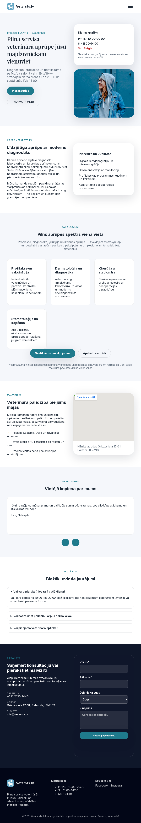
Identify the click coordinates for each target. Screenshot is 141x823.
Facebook (101, 785)
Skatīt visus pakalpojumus (52, 353)
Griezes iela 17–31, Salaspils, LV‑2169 (31, 705)
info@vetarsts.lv (17, 714)
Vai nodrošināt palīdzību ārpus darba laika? (42, 616)
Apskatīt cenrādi (94, 353)
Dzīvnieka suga (90, 692)
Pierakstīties (20, 90)
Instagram (117, 785)
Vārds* (84, 662)
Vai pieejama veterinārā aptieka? (35, 628)
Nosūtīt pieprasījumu (104, 735)
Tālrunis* (86, 677)
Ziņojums (86, 708)
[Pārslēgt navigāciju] (130, 6)
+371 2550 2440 (23, 102)
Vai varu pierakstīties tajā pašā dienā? (39, 591)
